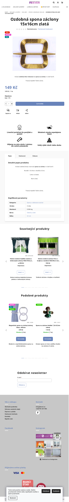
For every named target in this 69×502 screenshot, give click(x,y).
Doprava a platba (10, 411)
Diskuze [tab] (35, 156)
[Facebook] (38, 413)
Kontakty (7, 416)
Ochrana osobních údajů (12, 409)
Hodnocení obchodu (11, 414)
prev (6, 261)
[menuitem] (6, 7)
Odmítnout (46, 491)
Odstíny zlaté (31, 212)
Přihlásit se (22, 385)
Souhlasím (56, 491)
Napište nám (9, 419)
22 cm (29, 216)
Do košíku (40, 103)
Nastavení (13, 498)
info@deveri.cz (40, 407)
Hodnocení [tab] (22, 156)
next (63, 261)
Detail (20, 272)
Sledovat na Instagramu (49, 459)
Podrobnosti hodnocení (45, 29)
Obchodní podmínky (11, 407)
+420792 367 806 (41, 409)
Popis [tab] (10, 156)
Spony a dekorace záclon (35, 202)
